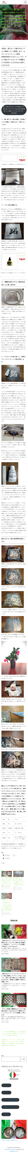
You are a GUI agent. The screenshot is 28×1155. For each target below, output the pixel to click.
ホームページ (6, 1085)
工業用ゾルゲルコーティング (10, 1107)
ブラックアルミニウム (9, 35)
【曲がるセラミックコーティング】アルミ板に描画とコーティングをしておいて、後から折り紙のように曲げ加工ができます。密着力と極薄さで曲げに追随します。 (6, 905)
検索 (2, 1055)
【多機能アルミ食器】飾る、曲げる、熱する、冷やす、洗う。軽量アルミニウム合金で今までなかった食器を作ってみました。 (18, 882)
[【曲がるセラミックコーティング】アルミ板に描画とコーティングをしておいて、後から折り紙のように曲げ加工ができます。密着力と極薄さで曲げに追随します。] (6, 896)
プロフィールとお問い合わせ (10, 1100)
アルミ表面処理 (18, 33)
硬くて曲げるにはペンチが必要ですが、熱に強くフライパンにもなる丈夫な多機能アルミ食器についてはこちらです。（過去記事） (14, 110)
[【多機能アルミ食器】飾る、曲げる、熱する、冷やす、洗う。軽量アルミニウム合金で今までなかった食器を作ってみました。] (18, 874)
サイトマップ (6, 1092)
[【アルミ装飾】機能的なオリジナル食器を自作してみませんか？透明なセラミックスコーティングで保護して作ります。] (6, 874)
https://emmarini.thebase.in (9, 1140)
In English (6, 1114)
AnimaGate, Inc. (14, 1151)
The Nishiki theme (9, 1149)
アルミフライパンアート (8, 33)
